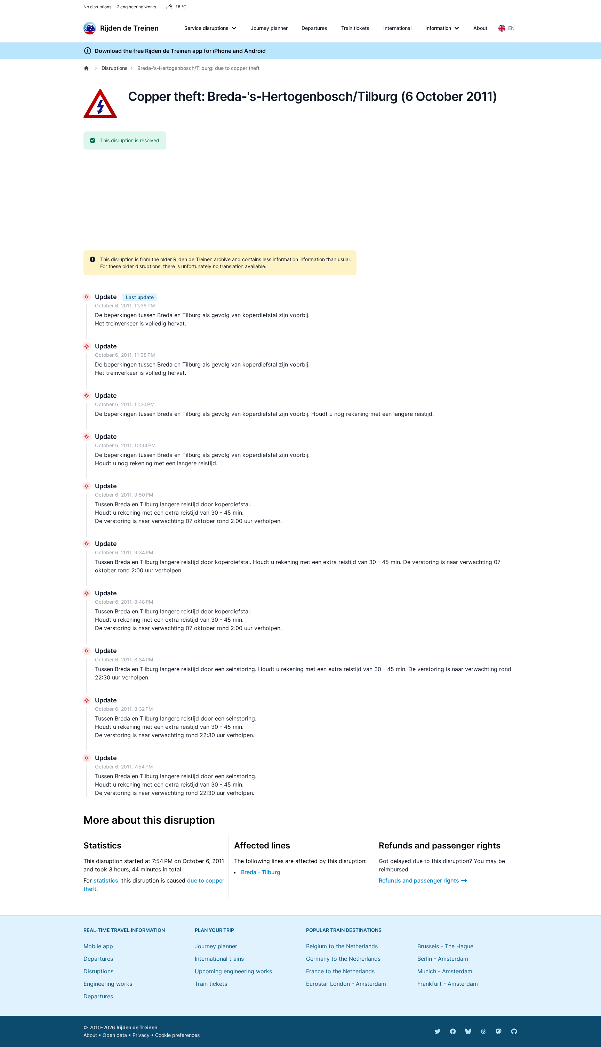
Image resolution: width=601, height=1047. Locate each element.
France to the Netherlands (340, 971)
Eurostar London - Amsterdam (346, 983)
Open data (115, 1035)
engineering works (136, 6)
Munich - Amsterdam (444, 971)
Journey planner (269, 28)
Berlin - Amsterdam (442, 958)
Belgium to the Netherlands (342, 946)
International (397, 28)
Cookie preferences (177, 1035)
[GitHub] (514, 1031)
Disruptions (115, 68)
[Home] (87, 68)
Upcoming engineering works (233, 971)
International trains (219, 958)
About (480, 28)
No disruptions (97, 6)
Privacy (141, 1035)
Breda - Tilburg (260, 872)
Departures (314, 28)
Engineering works (107, 983)
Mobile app (98, 946)
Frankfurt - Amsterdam (447, 983)
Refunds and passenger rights (419, 880)
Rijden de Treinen (137, 1027)
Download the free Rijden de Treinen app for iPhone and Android (180, 50)
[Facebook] (452, 1031)
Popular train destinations (344, 930)
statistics (106, 880)
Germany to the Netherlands (343, 958)
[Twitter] (437, 1031)
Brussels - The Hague (445, 946)
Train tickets (355, 28)
